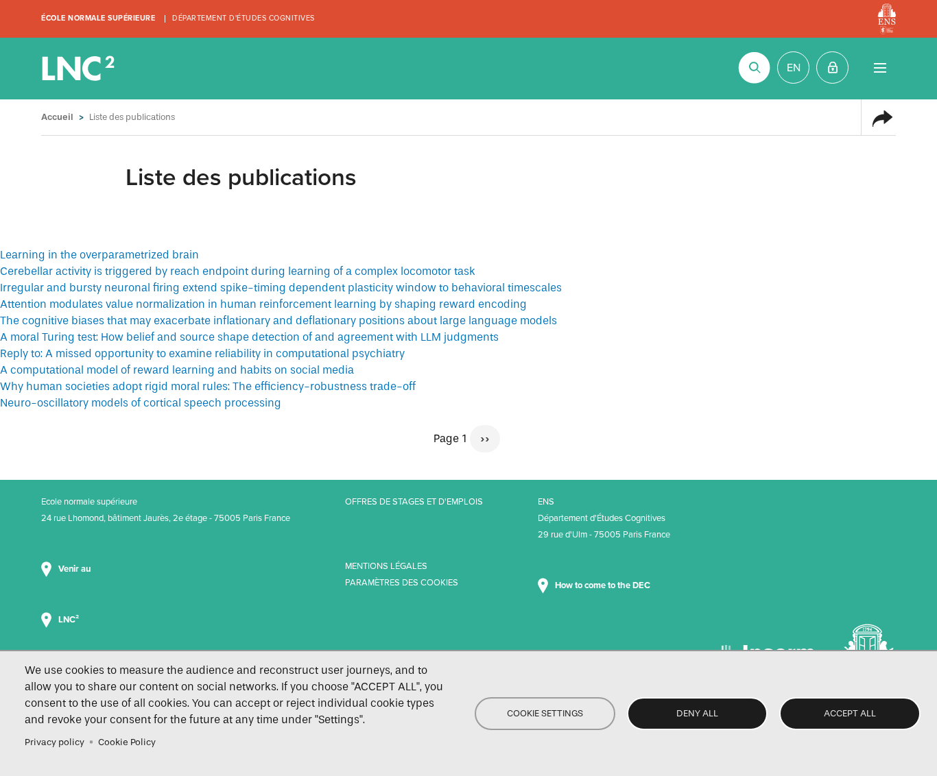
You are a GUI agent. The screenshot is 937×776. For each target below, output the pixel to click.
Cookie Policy (127, 742)
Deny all (697, 713)
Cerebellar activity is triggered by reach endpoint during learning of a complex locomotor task (237, 271)
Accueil (57, 117)
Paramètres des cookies (401, 582)
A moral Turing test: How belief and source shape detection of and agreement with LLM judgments (249, 336)
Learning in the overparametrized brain (99, 254)
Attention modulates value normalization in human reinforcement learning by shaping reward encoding (263, 304)
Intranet (832, 67)
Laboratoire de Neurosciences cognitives (79, 68)
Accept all (850, 713)
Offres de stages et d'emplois (414, 501)
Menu (880, 67)
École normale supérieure (98, 18)
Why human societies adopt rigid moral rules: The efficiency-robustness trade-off (208, 386)
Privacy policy (54, 742)
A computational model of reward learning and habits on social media (177, 369)
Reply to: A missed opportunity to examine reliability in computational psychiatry (202, 353)
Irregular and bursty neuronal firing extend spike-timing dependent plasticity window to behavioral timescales (281, 287)
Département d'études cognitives (243, 18)
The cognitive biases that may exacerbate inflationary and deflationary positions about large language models (278, 320)
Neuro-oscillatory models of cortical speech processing (140, 402)
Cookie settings (545, 713)
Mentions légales (386, 566)
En (793, 68)
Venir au (75, 568)
